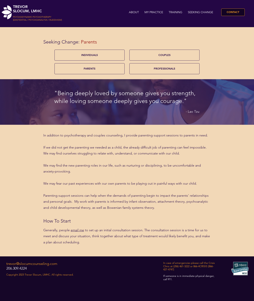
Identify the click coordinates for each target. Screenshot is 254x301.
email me (77, 230)
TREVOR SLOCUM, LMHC (27, 8)
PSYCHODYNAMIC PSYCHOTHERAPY (32, 16)
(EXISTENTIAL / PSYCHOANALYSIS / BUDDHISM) (37, 19)
